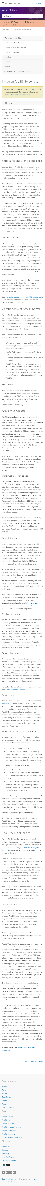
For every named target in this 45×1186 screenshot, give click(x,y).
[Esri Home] (6, 1165)
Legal (16, 1182)
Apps (4, 1104)
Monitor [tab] (8, 57)
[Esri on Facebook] (7, 1172)
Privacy (34, 1179)
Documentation (8, 1107)
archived (33, 89)
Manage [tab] (8, 62)
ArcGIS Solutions (8, 1134)
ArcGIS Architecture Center (12, 1137)
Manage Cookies (7, 1182)
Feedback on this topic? (33, 1061)
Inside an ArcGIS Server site (16, 47)
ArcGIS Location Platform (11, 1127)
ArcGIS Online (7, 1117)
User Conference (8, 1157)
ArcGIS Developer (9, 1131)
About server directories (15, 690)
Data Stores (6, 1097)
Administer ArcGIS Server (21, 30)
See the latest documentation (22, 95)
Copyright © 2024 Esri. (9, 1179)
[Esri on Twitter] (3, 1172)
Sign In (40, 3)
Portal (4, 1090)
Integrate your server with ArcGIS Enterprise (23, 297)
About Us (5, 1147)
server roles (6, 704)
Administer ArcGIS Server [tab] (14, 38)
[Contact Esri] (14, 1172)
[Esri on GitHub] (10, 1172)
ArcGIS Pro (6, 1120)
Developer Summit (9, 1161)
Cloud (4, 1100)
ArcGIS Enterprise (12, 3)
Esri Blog (5, 1154)
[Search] (33, 3)
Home (4, 1087)
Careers (5, 1150)
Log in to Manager (12, 52)
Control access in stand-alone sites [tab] (18, 71)
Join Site (26, 847)
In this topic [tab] (7, 103)
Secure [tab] (7, 67)
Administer (6, 30)
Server (4, 1094)
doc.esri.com (21, 25)
